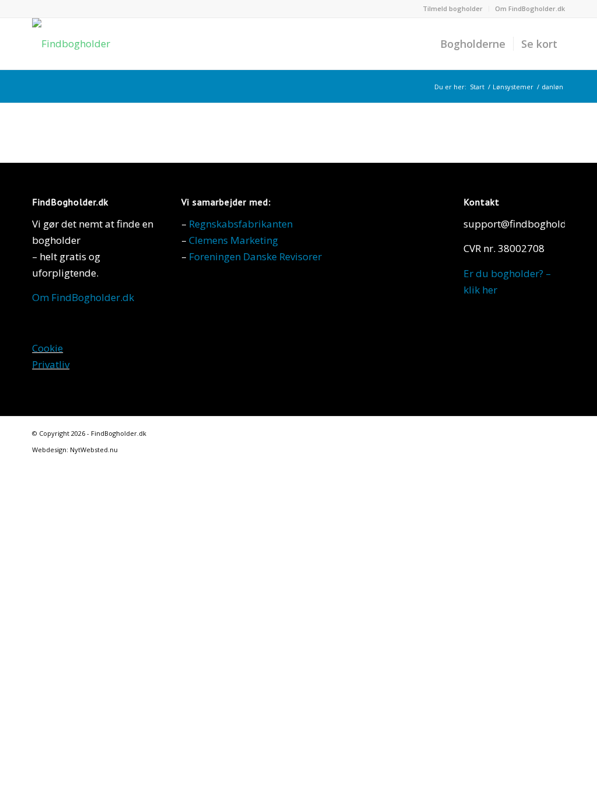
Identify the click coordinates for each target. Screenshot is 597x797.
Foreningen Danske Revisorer (255, 256)
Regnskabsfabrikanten (241, 223)
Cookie (47, 348)
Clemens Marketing (233, 240)
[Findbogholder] (71, 43)
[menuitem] (453, 9)
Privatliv (50, 364)
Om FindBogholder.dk (530, 8)
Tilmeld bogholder (453, 8)
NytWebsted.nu (94, 449)
